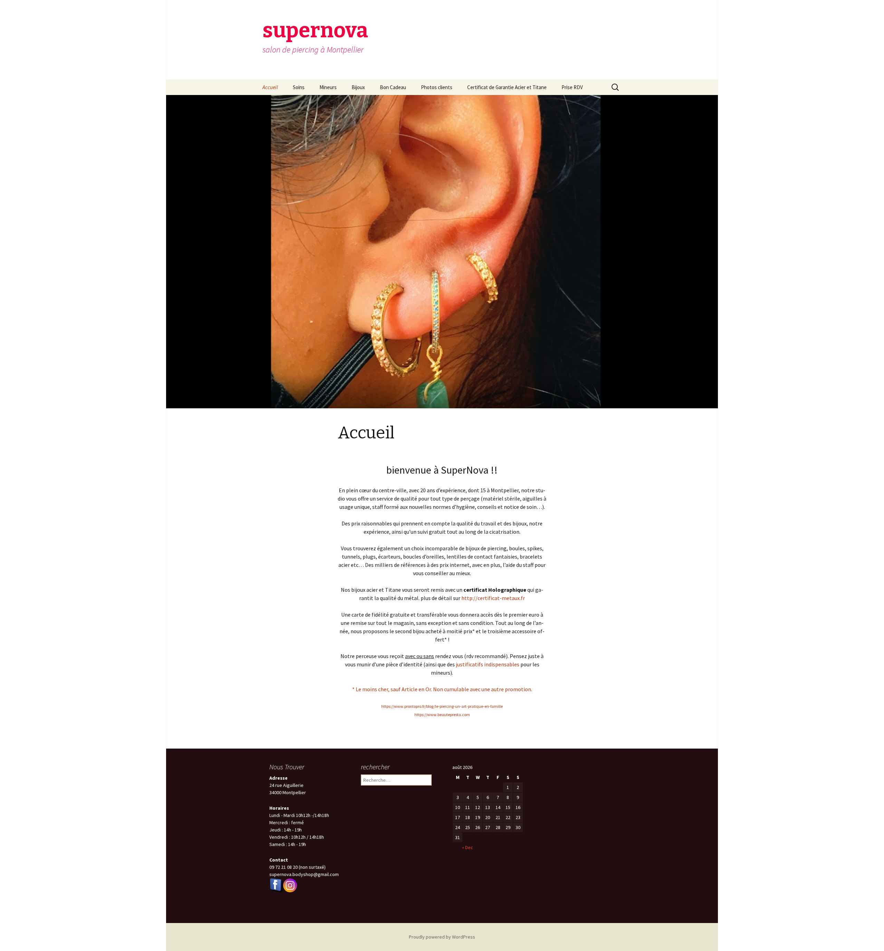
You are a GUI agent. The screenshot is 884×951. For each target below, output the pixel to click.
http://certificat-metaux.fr (493, 598)
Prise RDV (572, 87)
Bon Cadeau (393, 87)
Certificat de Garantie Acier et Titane (507, 87)
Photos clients (436, 87)
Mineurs (328, 87)
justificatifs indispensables (487, 664)
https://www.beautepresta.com (442, 714)
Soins (299, 87)
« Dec (467, 847)
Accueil (270, 87)
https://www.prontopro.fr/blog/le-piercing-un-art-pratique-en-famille (442, 706)
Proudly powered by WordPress (442, 937)
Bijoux (358, 87)
